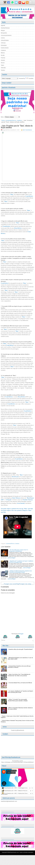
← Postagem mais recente (9, 584)
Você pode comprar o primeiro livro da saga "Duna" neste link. (17, 508)
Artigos (3, 30)
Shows (2, 62)
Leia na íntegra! (11, 557)
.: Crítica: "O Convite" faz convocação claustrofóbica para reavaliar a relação (18, 700)
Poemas (3, 57)
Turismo (3, 70)
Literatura (3, 50)
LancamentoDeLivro (11, 120)
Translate (31, 78)
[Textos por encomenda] (17, 18)
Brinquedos (4, 33)
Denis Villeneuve (16, 498)
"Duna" (12, 194)
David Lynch (15, 476)
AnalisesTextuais (5, 28)
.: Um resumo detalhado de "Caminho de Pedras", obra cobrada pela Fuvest (20, 691)
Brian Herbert (18, 228)
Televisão (3, 67)
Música (3, 52)
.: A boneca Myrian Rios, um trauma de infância (20, 682)
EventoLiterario (5, 47)
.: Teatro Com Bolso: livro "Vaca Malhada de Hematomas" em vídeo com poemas (19, 675)
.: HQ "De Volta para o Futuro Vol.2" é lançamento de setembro (18, 550)
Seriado (3, 60)
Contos (3, 38)
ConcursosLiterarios (6, 35)
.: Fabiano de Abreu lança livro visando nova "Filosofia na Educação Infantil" (20, 571)
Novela (2, 55)
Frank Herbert (29, 196)
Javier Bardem (21, 503)
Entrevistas (4, 45)
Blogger (21, 633)
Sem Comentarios (27, 130)
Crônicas (3, 42)
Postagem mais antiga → (26, 584)
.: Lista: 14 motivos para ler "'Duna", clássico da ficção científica (16, 126)
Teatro (2, 65)
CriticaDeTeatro (5, 40)
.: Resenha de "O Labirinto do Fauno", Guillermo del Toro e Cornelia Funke (21, 561)
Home (3, 120)
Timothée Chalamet (28, 499)
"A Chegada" (8, 499)
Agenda (3, 25)
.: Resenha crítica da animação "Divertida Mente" (20, 649)
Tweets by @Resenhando (17, 730)
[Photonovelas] (17, 638)
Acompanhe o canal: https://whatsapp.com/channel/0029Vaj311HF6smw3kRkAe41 (17, 761)
